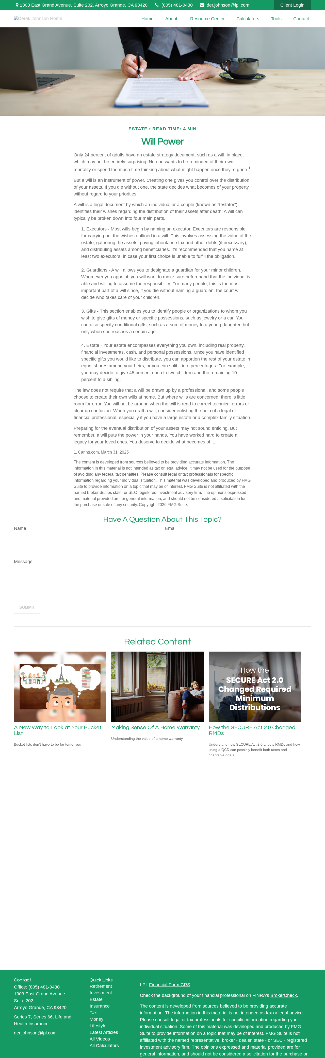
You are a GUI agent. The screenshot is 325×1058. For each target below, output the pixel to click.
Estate (96, 999)
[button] (147, 19)
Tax (93, 1012)
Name (20, 528)
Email (170, 528)
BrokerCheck (283, 995)
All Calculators (104, 1045)
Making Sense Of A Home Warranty (155, 727)
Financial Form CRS (169, 984)
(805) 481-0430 (177, 5)
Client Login (292, 5)
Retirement (101, 986)
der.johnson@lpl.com (228, 5)
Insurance (100, 1006)
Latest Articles (104, 1032)
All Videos (100, 1039)
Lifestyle (98, 1025)
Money (96, 1019)
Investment (101, 992)
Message (23, 561)
